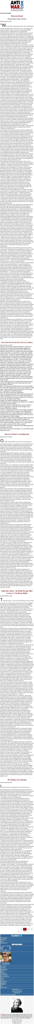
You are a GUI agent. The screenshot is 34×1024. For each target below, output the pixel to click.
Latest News (3, 966)
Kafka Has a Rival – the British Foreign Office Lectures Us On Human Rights (17, 592)
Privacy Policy (4, 987)
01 (21, 929)
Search (2, 941)
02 (24, 929)
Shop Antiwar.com (5, 976)
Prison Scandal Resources (4, 970)
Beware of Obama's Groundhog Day (17, 434)
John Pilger (3, 1014)
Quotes (2, 978)
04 (31, 929)
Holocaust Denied (17, 16)
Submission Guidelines (3, 984)
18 (25, 932)
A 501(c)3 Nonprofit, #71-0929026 (8, 994)
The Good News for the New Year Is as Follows (17, 342)
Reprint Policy (4, 981)
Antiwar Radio (4, 938)
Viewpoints (3, 967)
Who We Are (3, 939)
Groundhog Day (26, 441)
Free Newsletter (4, 974)
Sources (2, 979)
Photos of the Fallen (3, 973)
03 (28, 929)
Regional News (4, 943)
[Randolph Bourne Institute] (17, 991)
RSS (1, 985)
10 (18, 932)
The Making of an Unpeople (17, 780)
